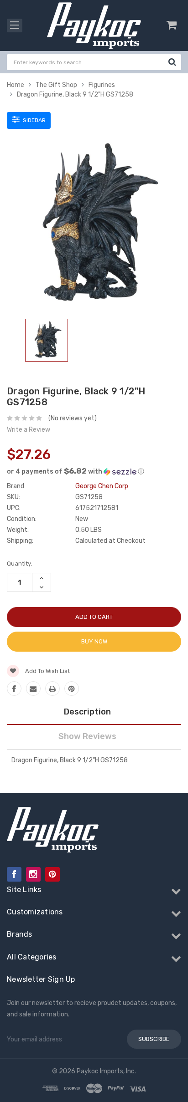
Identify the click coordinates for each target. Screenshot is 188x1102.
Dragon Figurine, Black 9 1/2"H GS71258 (75, 94)
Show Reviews (87, 736)
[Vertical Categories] (14, 25)
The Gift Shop (56, 85)
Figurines (102, 85)
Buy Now (94, 641)
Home (15, 85)
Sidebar (33, 120)
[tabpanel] (46, 342)
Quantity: (19, 563)
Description (87, 712)
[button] (94, 471)
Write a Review (28, 430)
